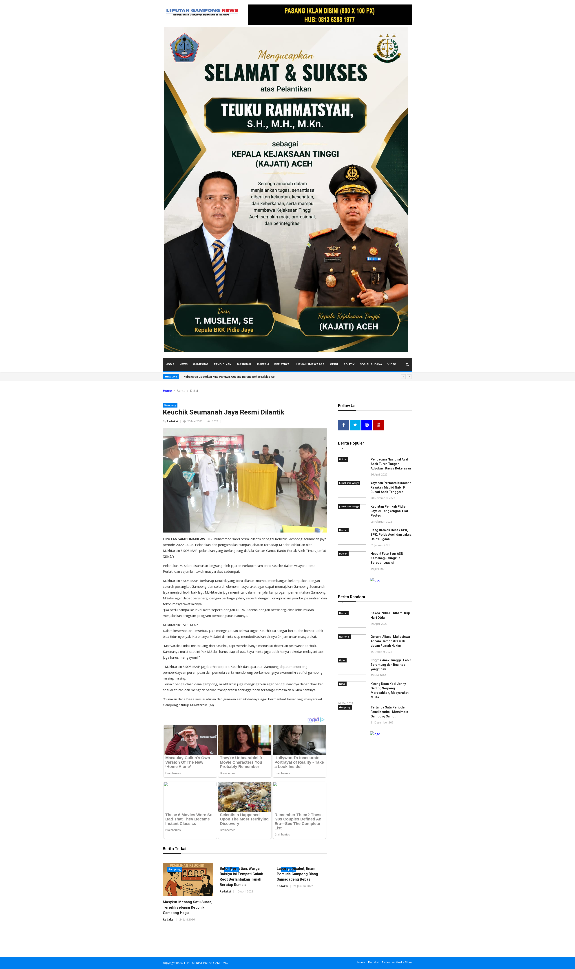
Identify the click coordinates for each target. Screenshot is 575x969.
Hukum (343, 459)
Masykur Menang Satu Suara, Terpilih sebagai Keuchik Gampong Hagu (187, 907)
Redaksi (172, 421)
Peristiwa (282, 364)
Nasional (244, 364)
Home (170, 364)
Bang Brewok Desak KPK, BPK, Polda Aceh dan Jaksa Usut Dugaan (391, 534)
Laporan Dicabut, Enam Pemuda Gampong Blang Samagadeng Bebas (297, 873)
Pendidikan (223, 364)
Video (391, 364)
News (183, 364)
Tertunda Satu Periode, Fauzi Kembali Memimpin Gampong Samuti (389, 712)
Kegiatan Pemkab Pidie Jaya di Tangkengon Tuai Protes (389, 511)
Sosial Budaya (371, 364)
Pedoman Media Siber (397, 962)
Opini (334, 364)
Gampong (200, 364)
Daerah (263, 364)
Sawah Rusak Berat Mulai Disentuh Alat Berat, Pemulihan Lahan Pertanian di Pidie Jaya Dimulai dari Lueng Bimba (258, 376)
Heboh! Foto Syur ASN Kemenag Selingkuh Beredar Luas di (387, 558)
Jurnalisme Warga (310, 364)
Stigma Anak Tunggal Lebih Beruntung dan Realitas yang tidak (391, 664)
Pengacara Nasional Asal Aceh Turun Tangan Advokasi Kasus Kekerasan (391, 464)
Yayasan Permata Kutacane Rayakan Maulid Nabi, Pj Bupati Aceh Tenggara (391, 487)
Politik (348, 364)
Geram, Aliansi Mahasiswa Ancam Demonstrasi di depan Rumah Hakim (390, 641)
